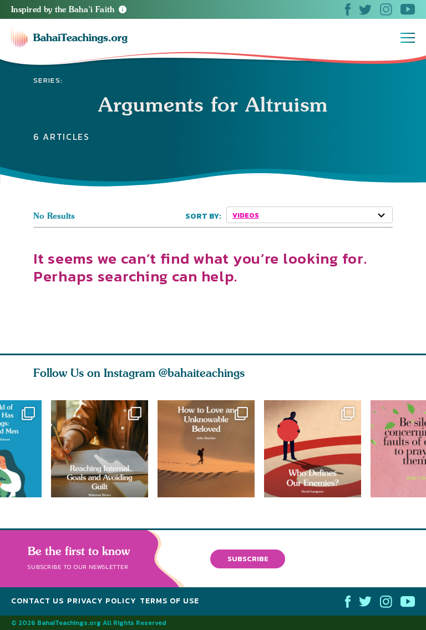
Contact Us (37, 601)
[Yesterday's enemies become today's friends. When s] (317, 448)
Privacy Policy (101, 601)
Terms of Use (169, 601)
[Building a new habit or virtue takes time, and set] (99, 448)
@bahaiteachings (202, 372)
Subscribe (247, 558)
